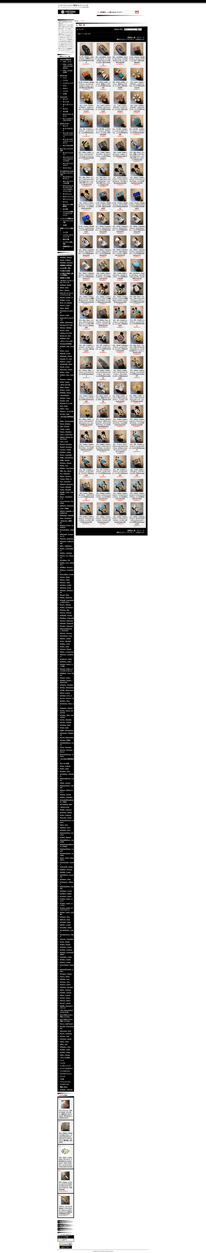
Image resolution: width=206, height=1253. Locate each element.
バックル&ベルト (65, 1071)
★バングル (66, 101)
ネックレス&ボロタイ (66, 1068)
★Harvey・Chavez (65, 361)
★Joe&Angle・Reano (66, 364)
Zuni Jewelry (63, 97)
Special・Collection (65, 260)
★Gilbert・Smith (65, 1049)
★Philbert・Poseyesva (66, 567)
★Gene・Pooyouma (65, 747)
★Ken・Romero (64, 387)
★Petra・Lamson (65, 693)
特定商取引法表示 (65, 1222)
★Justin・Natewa (65, 998)
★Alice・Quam (64, 768)
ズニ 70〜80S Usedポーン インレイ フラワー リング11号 (137, 130)
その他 (65, 93)
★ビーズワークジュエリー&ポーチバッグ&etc (68, 158)
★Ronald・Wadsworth (66, 623)
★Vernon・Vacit (65, 982)
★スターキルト (67, 168)
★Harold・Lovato (65, 353)
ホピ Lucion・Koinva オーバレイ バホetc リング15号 (120, 154)
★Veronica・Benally (66, 1039)
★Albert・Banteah (65, 837)
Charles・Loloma (65, 429)
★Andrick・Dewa (65, 830)
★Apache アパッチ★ (66, 403)
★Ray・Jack (63, 1044)
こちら (69, 48)
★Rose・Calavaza (65, 995)
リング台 (65, 232)
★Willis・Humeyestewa (66, 690)
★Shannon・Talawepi (66, 708)
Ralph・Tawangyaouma (67, 421)
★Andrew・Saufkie (65, 585)
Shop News (63, 1225)
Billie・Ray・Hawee (65, 471)
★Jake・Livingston (65, 815)
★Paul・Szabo (64, 287)
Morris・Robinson (65, 424)
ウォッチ (62, 1076)
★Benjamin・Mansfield (66, 515)
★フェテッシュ (67, 194)
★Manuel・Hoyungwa (66, 484)
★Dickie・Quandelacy (66, 797)
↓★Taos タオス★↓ (65, 384)
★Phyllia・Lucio (65, 979)
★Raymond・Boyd (65, 1031)
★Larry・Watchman (66, 1033)
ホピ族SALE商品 (65, 270)
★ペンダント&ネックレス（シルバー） (68, 134)
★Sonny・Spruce (65, 390)
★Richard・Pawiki (65, 588)
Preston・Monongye (65, 432)
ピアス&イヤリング (65, 1073)
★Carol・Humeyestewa (66, 737)
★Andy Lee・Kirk (65, 336)
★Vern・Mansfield (65, 641)
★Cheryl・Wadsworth (66, 621)
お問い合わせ (112, 12)
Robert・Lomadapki (66, 455)
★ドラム (65, 202)
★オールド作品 (64, 763)
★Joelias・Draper (65, 1052)
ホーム (76, 21)
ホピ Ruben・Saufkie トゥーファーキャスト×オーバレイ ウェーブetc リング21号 (103, 374)
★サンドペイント (68, 199)
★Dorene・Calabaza (66, 379)
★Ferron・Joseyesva (66, 633)
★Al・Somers (64, 406)
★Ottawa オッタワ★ (66, 411)
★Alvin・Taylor (64, 646)
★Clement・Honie (65, 725)
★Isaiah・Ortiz (64, 400)
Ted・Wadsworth (65, 473)
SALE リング (67, 61)
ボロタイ (65, 88)
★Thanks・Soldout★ (66, 1089)
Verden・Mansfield (65, 489)
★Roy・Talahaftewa (66, 546)
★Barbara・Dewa (65, 827)
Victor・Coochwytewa (66, 434)
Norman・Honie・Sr (66, 479)
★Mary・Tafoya (64, 372)
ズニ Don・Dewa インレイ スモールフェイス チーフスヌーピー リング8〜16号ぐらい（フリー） (87, 181)
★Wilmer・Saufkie (65, 452)
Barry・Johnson (64, 290)
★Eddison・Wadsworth (67, 618)
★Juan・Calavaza (65, 766)
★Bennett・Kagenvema (66, 505)
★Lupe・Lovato (64, 367)
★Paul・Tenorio (64, 382)
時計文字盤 (66, 239)
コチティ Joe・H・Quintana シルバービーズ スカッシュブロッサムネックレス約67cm (65, 1210)
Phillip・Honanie (65, 460)
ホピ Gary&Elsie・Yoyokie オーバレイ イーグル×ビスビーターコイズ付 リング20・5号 (103, 60)
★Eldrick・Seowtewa (66, 869)
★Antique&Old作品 (66, 343)
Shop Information (65, 1229)
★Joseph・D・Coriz (66, 359)
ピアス (65, 85)
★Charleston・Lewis (66, 636)
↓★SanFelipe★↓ (64, 395)
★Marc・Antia (64, 408)
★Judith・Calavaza (65, 992)
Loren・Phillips (64, 508)
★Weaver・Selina (65, 582)
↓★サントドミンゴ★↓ (66, 341)
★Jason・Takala (65, 577)
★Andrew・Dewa (65, 771)
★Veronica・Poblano (66, 812)
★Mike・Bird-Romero (66, 322)
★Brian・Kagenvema (66, 597)
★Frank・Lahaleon (65, 722)
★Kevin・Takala (65, 580)
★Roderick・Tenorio (66, 356)
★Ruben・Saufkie (65, 638)
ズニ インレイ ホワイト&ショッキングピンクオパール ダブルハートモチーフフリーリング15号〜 (120, 448)
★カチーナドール (68, 196)
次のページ (140, 39)
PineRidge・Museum (66, 257)
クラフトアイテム (65, 1081)
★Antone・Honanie (65, 649)
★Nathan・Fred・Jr (66, 695)
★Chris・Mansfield (65, 720)
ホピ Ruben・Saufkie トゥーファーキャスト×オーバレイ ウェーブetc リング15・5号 (120, 374)
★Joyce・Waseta (65, 976)
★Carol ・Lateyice (65, 1003)
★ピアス (65, 108)
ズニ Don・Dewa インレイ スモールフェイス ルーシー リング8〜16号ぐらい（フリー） (87, 323)
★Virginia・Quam (65, 922)
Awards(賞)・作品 (65, 268)
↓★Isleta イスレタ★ (66, 333)
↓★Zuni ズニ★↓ (65, 807)
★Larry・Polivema (65, 605)
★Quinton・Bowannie (66, 987)
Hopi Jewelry (63, 75)
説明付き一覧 (131, 37)
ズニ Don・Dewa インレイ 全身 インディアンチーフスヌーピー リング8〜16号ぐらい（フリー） (137, 156)
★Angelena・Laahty (66, 957)
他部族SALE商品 (65, 278)
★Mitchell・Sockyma (66, 615)
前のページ (119, 39)
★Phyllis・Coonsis (65, 872)
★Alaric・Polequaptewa (67, 687)
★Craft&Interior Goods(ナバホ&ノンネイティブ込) (67, 172)
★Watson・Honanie (65, 463)
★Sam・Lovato (64, 351)
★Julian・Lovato (65, 300)
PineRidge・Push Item (66, 262)
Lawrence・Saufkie (65, 449)
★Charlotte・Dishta (66, 927)
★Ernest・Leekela (65, 962)
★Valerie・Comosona (66, 950)
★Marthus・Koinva (65, 661)
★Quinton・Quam (65, 879)
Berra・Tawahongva (66, 518)
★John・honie (64, 727)
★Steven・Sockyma (65, 612)
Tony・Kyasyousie (65, 481)
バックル (65, 91)
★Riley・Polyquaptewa (66, 730)
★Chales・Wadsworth (66, 626)
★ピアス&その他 (68, 145)
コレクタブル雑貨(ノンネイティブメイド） (68, 213)
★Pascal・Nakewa (65, 1000)
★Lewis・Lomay (65, 305)
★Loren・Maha (64, 595)
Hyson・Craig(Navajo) (66, 1024)
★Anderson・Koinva (66, 659)
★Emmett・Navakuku (66, 685)
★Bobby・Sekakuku (66, 553)
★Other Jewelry (64, 123)
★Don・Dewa (64, 825)
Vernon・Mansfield (65, 487)
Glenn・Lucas (64, 441)
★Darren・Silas (64, 610)
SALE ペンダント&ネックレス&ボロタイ (68, 66)
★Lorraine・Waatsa (66, 817)
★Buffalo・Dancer (65, 392)
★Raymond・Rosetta (66, 369)
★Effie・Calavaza (65, 783)
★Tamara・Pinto (65, 917)
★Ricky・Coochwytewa (67, 652)
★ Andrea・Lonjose (65, 896)
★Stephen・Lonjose (66, 947)
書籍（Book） (64, 1087)
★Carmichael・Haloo (66, 804)
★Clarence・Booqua (66, 974)
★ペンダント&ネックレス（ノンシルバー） (68, 141)
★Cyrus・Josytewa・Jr (67, 698)
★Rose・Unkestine (65, 990)
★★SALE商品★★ (65, 59)
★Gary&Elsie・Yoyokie (66, 574)
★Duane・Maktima (65, 327)
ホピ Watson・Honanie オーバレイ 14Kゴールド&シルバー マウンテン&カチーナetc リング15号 (103, 422)
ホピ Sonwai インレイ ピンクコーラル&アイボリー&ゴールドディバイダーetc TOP (65, 1185)
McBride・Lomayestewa (67, 468)
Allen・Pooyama (64, 426)
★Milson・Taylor (65, 644)
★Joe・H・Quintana (66, 303)
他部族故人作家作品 (66, 265)
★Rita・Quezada (65, 1055)
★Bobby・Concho (65, 925)
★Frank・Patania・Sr (66, 297)
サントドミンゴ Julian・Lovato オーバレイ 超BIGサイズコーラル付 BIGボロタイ (66, 1114)
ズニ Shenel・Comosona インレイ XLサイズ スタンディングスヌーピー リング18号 (137, 520)
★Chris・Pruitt (64, 330)
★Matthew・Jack (65, 1047)
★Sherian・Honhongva (66, 538)
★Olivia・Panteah (65, 944)
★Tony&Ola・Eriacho (66, 867)
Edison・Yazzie (64, 1041)
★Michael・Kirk (65, 338)
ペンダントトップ (68, 83)
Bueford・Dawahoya (66, 447)
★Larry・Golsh (64, 315)
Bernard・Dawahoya (66, 444)
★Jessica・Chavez (65, 984)
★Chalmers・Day (65, 560)
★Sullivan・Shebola (66, 893)
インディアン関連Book (66, 218)
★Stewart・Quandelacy (66, 939)
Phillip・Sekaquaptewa (66, 457)
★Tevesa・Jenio (64, 1036)
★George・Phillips (65, 740)
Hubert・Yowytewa (65, 476)
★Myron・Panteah (65, 794)
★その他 (65, 111)
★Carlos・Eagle (64, 414)
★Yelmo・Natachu (65, 959)
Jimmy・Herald (64, 308)
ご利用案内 (102, 12)
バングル (65, 80)
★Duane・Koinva (65, 678)
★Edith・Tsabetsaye (66, 810)
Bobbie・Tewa (64, 465)
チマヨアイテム (64, 1084)
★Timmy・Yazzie (65, 398)
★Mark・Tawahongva (66, 607)
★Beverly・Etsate (65, 919)
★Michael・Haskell (65, 285)
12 (136, 39)
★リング (65, 99)
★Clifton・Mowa (65, 701)
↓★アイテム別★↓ (65, 1057)
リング (65, 77)
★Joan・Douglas (65, 942)
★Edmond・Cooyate (66, 891)
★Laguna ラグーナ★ (66, 325)
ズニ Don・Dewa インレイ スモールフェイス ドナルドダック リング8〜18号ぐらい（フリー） (137, 349)
